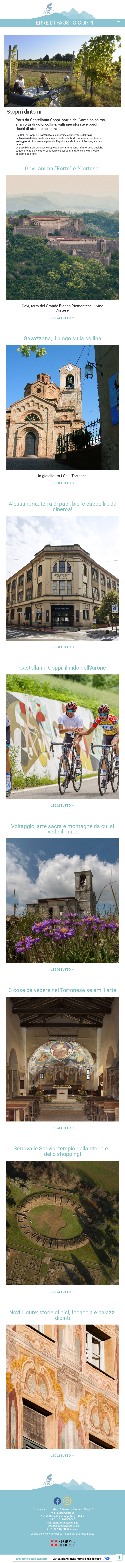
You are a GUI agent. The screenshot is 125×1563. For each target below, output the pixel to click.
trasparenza (87, 1533)
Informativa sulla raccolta (31, 1558)
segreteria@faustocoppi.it (62, 1522)
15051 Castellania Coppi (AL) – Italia (62, 1516)
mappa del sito (71, 1533)
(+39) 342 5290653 (56, 1525)
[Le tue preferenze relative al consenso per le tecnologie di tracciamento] (119, 1557)
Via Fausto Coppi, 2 (62, 1512)
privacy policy (54, 1533)
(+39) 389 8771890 (58, 1529)
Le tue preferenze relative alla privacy (77, 1558)
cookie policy (38, 1533)
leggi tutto (61, 318)
